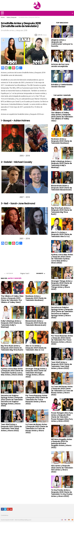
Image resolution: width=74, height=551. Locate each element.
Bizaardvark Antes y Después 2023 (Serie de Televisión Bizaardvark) (36, 323)
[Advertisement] (24, 259)
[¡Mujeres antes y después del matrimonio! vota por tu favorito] (62, 31)
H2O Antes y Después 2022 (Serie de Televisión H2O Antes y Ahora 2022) (62, 468)
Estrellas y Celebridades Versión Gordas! (61, 85)
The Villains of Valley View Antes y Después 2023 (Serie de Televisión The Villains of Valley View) (12, 299)
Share (3, 40)
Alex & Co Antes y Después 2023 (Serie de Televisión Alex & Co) (36, 347)
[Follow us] (72, 13)
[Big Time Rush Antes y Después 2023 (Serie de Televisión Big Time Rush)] (12, 337)
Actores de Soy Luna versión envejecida (60, 65)
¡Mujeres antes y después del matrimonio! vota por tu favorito (62, 43)
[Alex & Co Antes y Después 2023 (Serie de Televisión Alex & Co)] (37, 337)
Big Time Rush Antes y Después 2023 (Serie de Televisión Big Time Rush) (12, 347)
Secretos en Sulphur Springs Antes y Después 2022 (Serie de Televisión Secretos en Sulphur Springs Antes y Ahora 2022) (12, 400)
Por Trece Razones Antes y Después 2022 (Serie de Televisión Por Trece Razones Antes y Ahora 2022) (37, 399)
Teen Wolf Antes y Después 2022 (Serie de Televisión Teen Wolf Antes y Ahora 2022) (11, 427)
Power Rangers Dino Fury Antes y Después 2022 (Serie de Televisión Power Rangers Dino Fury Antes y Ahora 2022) (62, 417)
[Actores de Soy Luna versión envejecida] (62, 56)
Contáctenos (4, 515)
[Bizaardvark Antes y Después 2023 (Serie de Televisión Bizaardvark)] (37, 312)
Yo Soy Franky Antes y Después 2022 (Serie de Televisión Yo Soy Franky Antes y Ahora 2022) (61, 493)
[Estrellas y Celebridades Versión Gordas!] (62, 76)
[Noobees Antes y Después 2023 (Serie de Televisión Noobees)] (37, 287)
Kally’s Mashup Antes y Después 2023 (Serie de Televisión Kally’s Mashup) (11, 324)
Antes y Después (14, 278)
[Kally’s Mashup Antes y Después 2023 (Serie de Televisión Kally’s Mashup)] (12, 312)
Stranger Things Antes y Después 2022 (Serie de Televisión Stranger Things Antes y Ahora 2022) (36, 372)
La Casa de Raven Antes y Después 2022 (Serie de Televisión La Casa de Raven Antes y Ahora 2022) (37, 428)
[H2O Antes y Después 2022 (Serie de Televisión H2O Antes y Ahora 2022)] (62, 457)
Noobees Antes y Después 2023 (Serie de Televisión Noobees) (36, 298)
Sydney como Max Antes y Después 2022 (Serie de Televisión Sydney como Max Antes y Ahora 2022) (12, 371)
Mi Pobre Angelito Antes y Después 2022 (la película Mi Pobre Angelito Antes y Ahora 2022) (61, 443)
